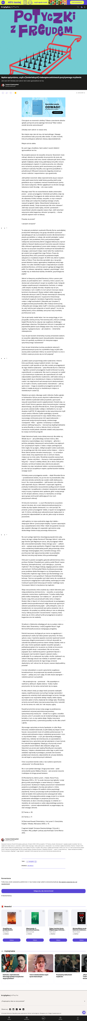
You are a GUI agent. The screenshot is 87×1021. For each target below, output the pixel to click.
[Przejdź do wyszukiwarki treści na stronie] (78, 7)
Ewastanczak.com (56, 1013)
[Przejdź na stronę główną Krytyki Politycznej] (9, 995)
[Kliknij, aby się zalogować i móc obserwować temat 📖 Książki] (35, 862)
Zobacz (12, 940)
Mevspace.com (43, 1013)
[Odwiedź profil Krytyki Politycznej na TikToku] (17, 1009)
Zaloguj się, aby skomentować (43, 891)
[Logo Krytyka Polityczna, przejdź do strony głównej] (10, 7)
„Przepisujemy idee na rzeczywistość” (13, 1001)
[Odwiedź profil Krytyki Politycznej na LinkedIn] (23, 1009)
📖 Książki (30, 861)
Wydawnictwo (26, 1019)
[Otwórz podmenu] (85, 1001)
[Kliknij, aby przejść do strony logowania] (85, 7)
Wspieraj (9, 1019)
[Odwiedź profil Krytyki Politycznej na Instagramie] (13, 1009)
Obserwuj (60, 1019)
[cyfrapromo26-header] (43, 2)
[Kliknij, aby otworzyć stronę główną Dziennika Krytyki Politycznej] (43, 1018)
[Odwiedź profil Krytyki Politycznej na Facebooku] (10, 1009)
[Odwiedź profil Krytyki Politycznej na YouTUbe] (20, 1009)
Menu (78, 1019)
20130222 (30, 865)
